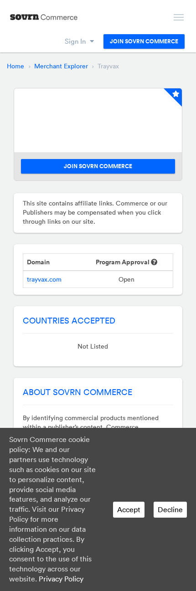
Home (15, 66)
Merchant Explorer (61, 66)
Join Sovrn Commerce (144, 41)
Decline (170, 509)
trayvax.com (44, 279)
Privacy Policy (61, 578)
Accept (128, 509)
